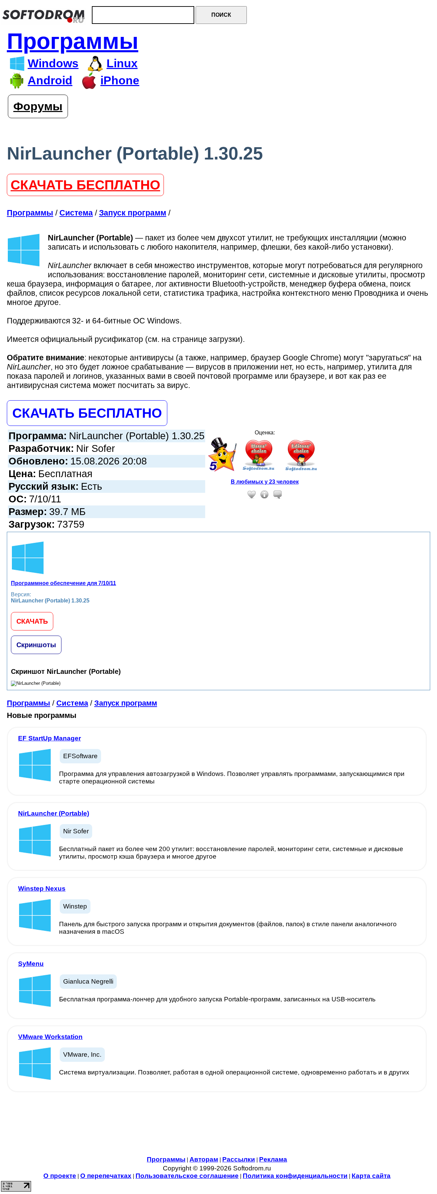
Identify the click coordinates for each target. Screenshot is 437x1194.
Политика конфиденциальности (295, 1175)
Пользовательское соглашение (187, 1175)
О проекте (59, 1175)
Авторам (203, 1159)
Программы (72, 41)
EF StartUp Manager (49, 738)
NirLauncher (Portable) (53, 813)
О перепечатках (105, 1175)
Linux (122, 63)
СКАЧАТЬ (32, 621)
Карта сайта (371, 1175)
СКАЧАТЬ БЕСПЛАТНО (85, 185)
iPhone (119, 80)
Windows (53, 63)
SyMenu (31, 963)
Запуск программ (125, 703)
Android (50, 80)
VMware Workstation (50, 1036)
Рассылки (238, 1159)
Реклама (273, 1159)
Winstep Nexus (42, 888)
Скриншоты (36, 645)
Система (72, 703)
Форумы (37, 106)
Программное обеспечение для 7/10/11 (63, 583)
